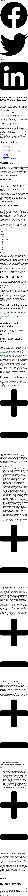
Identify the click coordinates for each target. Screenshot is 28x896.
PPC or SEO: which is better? (10, 158)
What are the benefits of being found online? (10, 452)
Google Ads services (9, 316)
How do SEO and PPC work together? (12, 151)
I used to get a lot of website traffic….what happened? (12, 853)
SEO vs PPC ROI (7, 149)
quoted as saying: (17, 287)
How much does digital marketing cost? (9, 762)
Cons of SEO (6, 154)
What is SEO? (6, 146)
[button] (14, 420)
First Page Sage (16, 227)
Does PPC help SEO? (8, 150)
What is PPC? (6, 147)
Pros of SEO (6, 153)
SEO (4, 466)
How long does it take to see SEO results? (10, 681)
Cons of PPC (6, 157)
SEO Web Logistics (6, 315)
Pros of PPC (6, 155)
